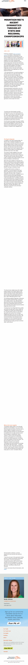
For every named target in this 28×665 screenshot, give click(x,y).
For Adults (6, 633)
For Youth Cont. (7, 631)
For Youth (6, 629)
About (5, 637)
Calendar (6, 651)
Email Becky (7, 603)
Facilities (6, 635)
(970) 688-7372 (7, 605)
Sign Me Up (14, 623)
